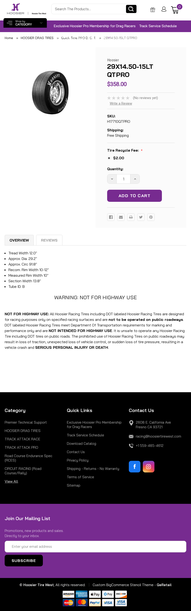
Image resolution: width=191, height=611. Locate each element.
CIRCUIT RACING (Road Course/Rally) (23, 470)
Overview (19, 240)
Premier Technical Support (26, 422)
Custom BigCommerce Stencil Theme (123, 585)
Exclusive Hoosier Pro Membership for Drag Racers (95, 26)
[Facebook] (111, 217)
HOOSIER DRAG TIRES (23, 430)
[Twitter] (141, 217)
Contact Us (96, 37)
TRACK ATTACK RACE (22, 439)
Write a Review (121, 103)
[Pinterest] (151, 217)
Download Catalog (68, 37)
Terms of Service (80, 477)
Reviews (49, 240)
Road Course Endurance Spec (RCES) (28, 458)
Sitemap (73, 485)
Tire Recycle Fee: (125, 150)
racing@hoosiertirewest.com (158, 436)
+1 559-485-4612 (150, 445)
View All (11, 481)
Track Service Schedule (158, 26)
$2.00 (118, 158)
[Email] (121, 217)
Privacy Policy (78, 460)
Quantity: (115, 169)
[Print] (131, 217)
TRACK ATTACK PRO (21, 447)
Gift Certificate (153, 9)
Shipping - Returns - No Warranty (93, 468)
